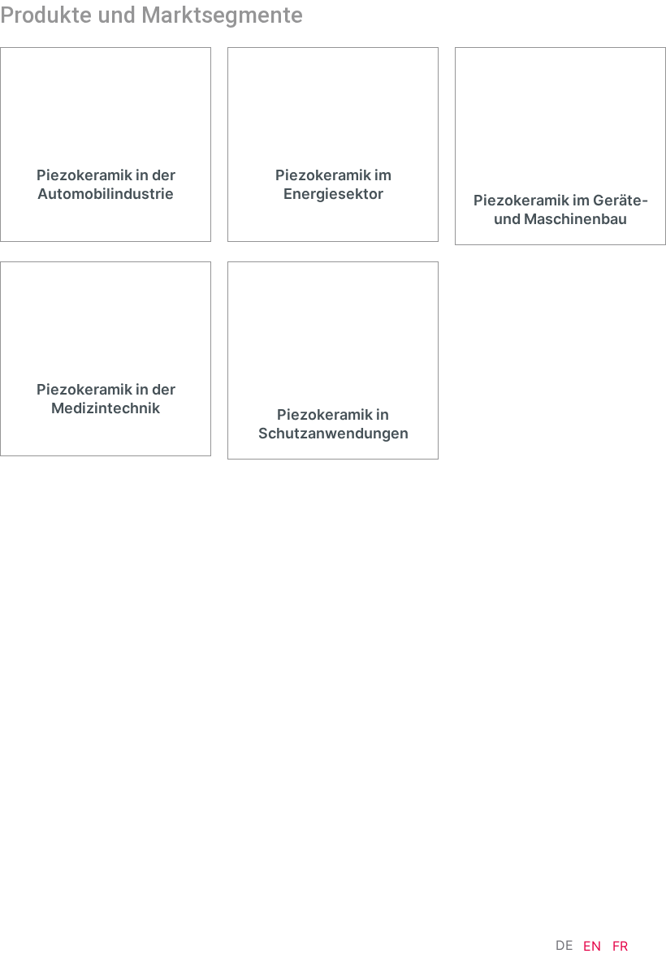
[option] (592, 945)
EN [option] (592, 946)
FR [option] (620, 946)
